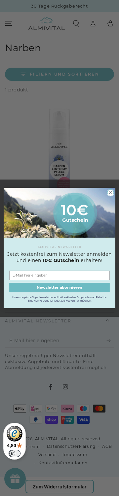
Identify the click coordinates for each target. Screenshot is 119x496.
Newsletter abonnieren (59, 287)
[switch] (14, 453)
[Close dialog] (110, 192)
